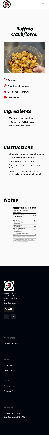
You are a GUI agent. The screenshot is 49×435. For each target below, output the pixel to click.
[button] (43, 4)
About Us (8, 365)
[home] (10, 4)
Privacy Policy (10, 391)
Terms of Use (10, 386)
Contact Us (9, 370)
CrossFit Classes (12, 343)
